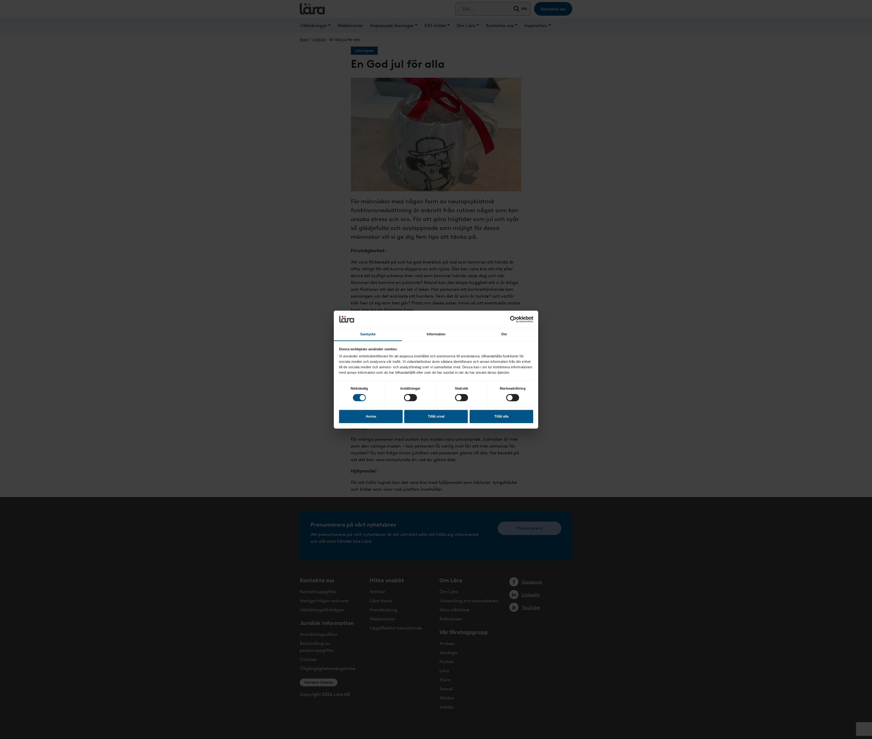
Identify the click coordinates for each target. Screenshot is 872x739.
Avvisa (371, 416)
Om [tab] (504, 334)
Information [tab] (436, 334)
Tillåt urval (436, 416)
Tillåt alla (501, 416)
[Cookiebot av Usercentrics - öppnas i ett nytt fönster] (513, 319)
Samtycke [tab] (368, 334)
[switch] (410, 397)
